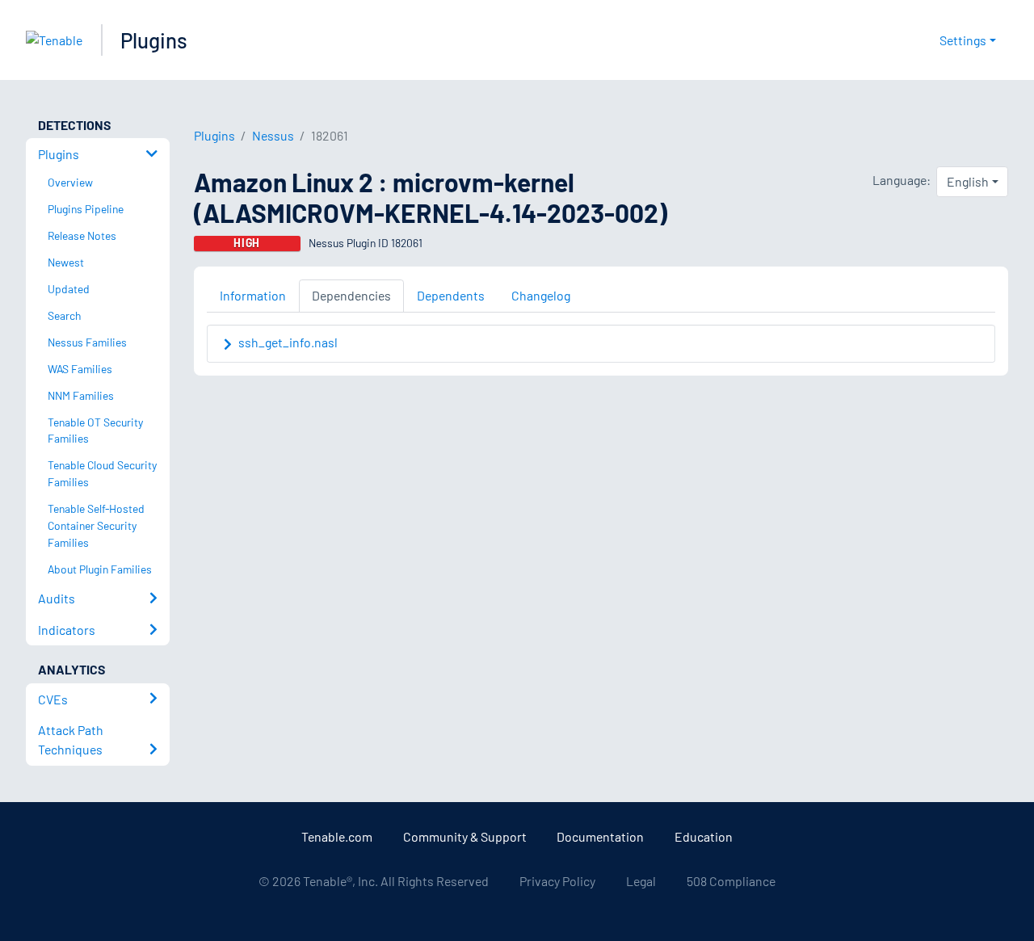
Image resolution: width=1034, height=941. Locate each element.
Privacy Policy (557, 880)
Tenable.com (336, 836)
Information (253, 295)
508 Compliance (731, 880)
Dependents (451, 295)
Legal (641, 880)
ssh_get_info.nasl (288, 342)
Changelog (540, 295)
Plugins (153, 40)
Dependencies (351, 295)
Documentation (600, 836)
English (968, 181)
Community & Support (465, 836)
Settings (962, 40)
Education (704, 836)
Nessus (273, 135)
